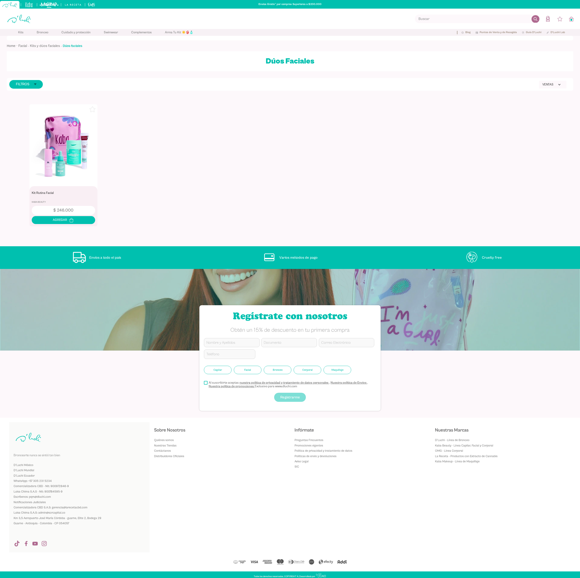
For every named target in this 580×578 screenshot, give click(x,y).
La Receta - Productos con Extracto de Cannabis (466, 456)
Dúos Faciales (72, 46)
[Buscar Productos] (535, 19)
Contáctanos (162, 450)
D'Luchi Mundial (24, 470)
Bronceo (278, 369)
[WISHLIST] (560, 19)
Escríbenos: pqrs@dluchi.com (32, 496)
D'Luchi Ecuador (24, 475)
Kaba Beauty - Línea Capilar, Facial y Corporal (464, 445)
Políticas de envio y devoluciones (315, 456)
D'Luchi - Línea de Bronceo (452, 440)
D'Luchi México (23, 464)
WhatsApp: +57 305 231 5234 (33, 480)
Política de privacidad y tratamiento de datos (323, 450)
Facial (22, 46)
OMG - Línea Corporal (449, 450)
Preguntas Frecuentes (309, 440)
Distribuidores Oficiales (169, 456)
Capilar (217, 369)
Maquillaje (337, 369)
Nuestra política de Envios (349, 382)
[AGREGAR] (63, 220)
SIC (297, 466)
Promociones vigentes (309, 445)
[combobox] (477, 19)
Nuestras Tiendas (165, 445)
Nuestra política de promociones (232, 386)
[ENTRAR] (548, 18)
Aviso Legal (302, 461)
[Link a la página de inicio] (12, 46)
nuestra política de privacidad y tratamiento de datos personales (284, 382)
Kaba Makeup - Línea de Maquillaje (457, 461)
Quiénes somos (164, 440)
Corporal (307, 369)
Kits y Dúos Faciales (45, 46)
